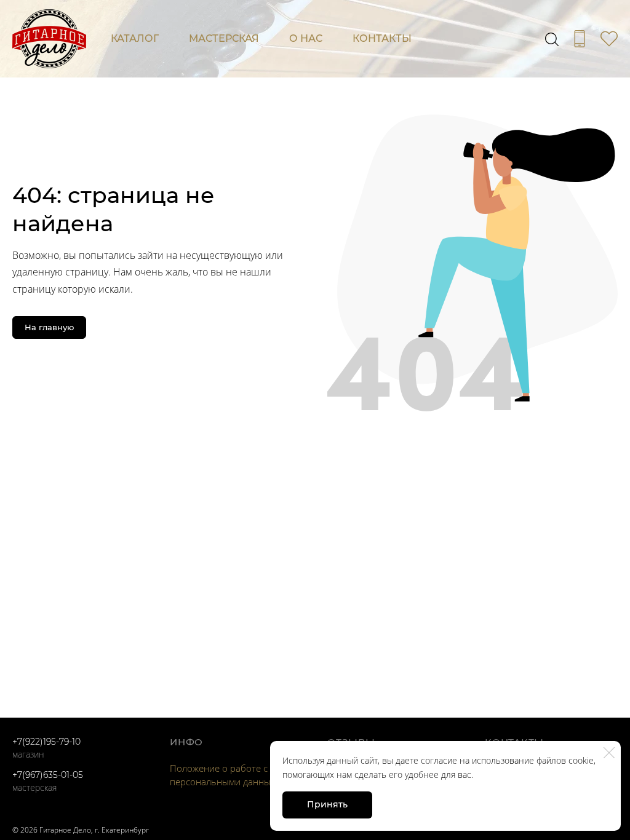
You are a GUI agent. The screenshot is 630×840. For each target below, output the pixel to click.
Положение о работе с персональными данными (226, 775)
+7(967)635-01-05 (47, 774)
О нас (305, 38)
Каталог (135, 38)
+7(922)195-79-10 (46, 741)
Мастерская (224, 38)
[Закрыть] (609, 752)
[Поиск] (552, 38)
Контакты (382, 38)
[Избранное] (609, 38)
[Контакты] (579, 38)
